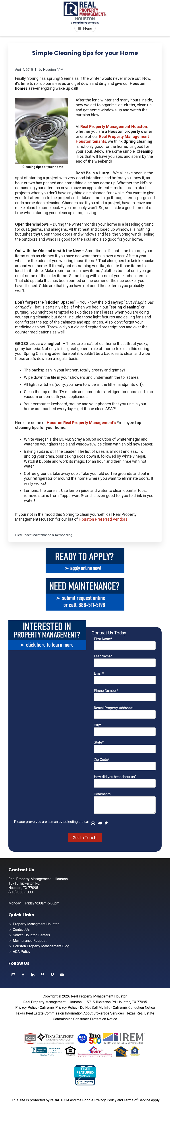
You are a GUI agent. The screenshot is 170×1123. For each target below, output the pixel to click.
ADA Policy (21, 952)
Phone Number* (106, 691)
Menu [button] (87, 28)
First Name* (103, 639)
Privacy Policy (26, 1007)
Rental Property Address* (114, 708)
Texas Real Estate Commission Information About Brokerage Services (70, 1013)
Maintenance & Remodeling (52, 535)
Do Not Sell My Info (95, 1007)
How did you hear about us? (115, 777)
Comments (102, 794)
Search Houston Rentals (31, 935)
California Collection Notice (134, 1007)
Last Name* (103, 656)
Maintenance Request (29, 940)
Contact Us (21, 929)
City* (97, 725)
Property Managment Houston (36, 924)
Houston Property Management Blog (41, 946)
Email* (99, 673)
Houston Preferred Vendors (103, 519)
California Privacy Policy (58, 1007)
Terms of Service (137, 1100)
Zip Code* (102, 760)
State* (99, 742)
